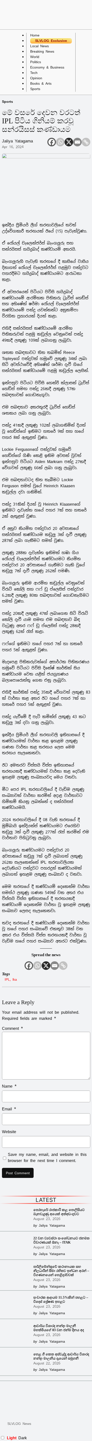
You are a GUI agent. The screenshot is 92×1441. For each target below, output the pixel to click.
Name (9, 1086)
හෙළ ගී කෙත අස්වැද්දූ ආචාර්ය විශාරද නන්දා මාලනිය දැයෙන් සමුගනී (61, 1356)
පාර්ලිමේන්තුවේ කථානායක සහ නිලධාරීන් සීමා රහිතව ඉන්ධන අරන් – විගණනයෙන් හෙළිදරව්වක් (61, 1271)
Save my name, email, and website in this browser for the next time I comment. (47, 1157)
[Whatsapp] (60, 142)
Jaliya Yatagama (17, 141)
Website (9, 1131)
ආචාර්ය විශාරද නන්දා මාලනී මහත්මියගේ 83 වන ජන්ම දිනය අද (58, 1328)
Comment (12, 1028)
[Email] (77, 142)
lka (15, 979)
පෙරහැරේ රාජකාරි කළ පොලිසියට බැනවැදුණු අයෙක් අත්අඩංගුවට (59, 1212)
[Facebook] (51, 142)
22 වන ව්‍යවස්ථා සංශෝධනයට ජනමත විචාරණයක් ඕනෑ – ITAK (61, 1240)
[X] (69, 142)
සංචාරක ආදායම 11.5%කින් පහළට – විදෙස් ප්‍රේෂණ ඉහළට (60, 1299)
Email (9, 1109)
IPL (7, 979)
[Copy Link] (86, 142)
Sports (7, 101)
